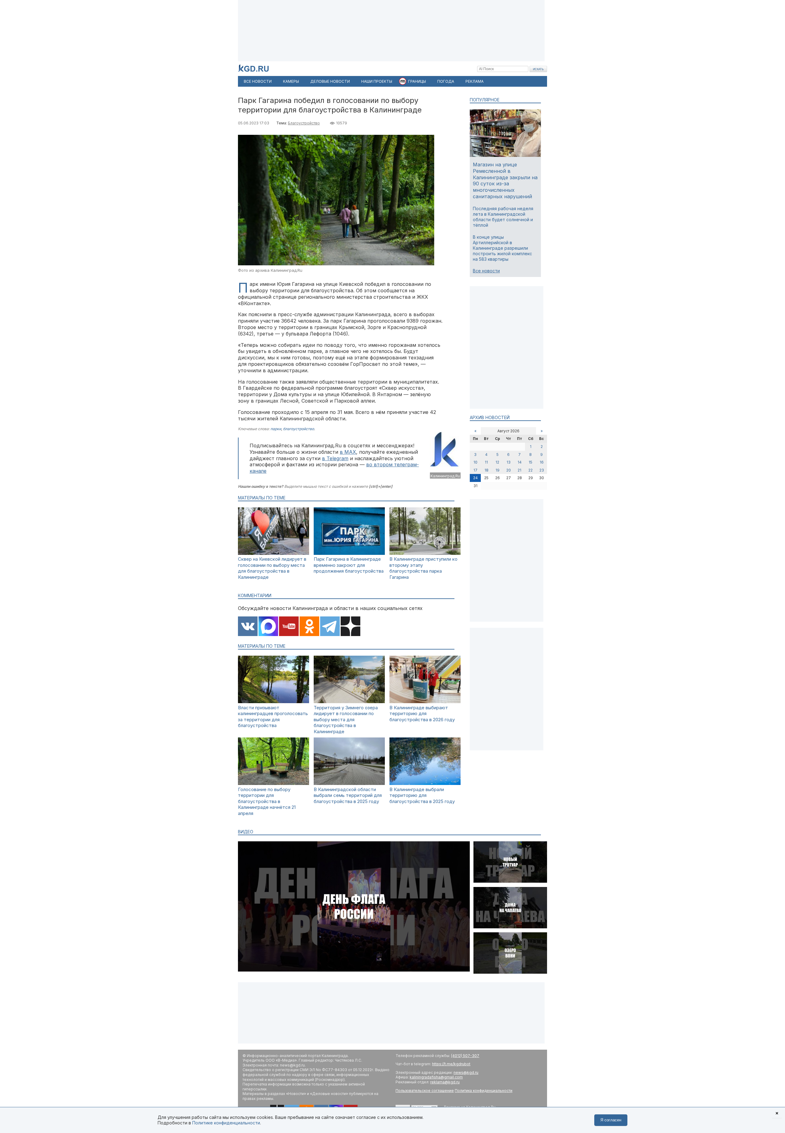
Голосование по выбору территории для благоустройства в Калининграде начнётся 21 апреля (267, 801)
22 (530, 470)
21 (519, 470)
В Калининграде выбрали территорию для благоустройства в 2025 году (422, 795)
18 (486, 470)
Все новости (486, 270)
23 (541, 470)
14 (520, 462)
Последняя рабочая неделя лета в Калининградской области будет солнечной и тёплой (503, 217)
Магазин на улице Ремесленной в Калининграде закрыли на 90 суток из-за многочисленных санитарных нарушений (505, 180)
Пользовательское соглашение (425, 1090)
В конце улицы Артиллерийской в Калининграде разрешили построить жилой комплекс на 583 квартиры (502, 248)
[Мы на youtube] (289, 626)
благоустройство (298, 428)
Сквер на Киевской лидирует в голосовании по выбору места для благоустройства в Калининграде (272, 568)
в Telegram (335, 458)
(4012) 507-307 (465, 1055)
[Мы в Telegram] (330, 626)
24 (475, 478)
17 (475, 470)
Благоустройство (304, 123)
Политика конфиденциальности (483, 1090)
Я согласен (610, 1120)
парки (275, 428)
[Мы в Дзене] (350, 626)
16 (542, 462)
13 (509, 462)
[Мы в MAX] (268, 626)
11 (486, 462)
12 (497, 462)
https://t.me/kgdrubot (451, 1064)
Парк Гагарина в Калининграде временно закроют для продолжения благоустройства (349, 565)
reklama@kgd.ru (445, 1082)
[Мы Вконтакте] (248, 626)
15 (530, 462)
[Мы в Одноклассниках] (309, 626)
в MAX (348, 452)
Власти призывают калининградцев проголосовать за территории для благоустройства (273, 717)
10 (475, 462)
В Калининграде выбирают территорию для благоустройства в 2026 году (422, 713)
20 (508, 470)
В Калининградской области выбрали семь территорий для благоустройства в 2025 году (348, 795)
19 (498, 470)
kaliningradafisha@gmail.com (436, 1077)
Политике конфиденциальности (226, 1122)
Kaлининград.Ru (445, 476)
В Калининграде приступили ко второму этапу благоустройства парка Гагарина (423, 568)
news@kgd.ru (466, 1072)
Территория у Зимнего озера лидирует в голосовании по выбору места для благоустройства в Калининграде (346, 719)
